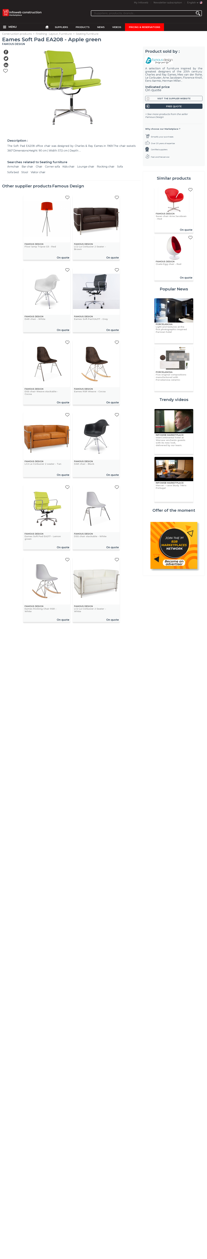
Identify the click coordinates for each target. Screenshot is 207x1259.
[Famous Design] (173, 60)
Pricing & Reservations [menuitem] (144, 27)
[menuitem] (4, 27)
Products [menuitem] (82, 27)
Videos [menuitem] (116, 27)
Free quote (174, 106)
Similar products (174, 178)
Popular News (174, 289)
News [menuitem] (100, 27)
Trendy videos (173, 399)
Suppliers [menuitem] (61, 27)
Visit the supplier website (174, 98)
